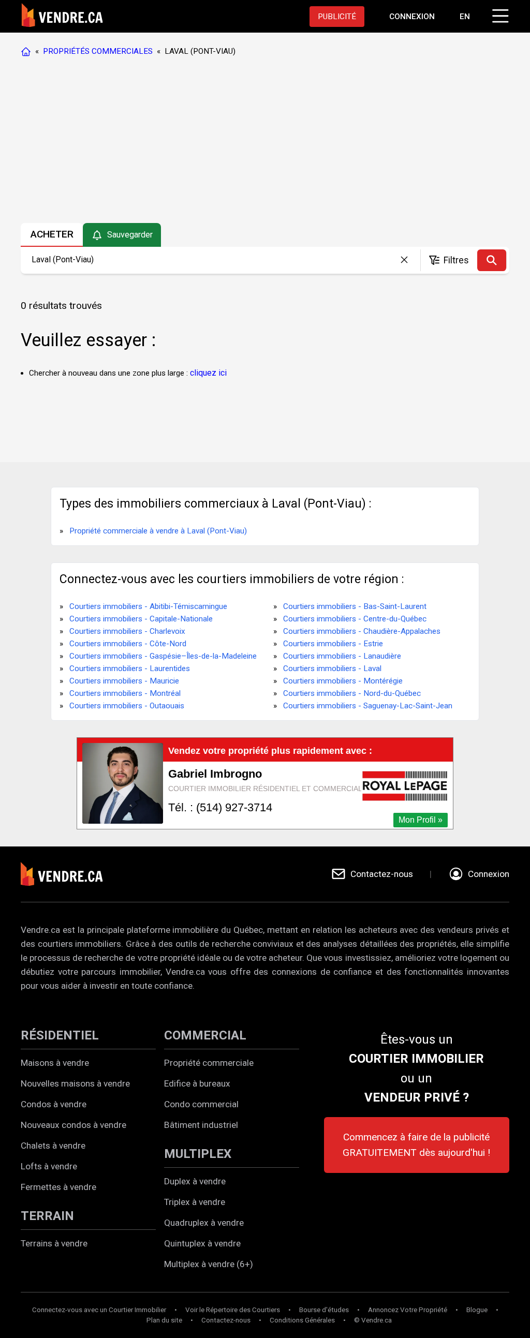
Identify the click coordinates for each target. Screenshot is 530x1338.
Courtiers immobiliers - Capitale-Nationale (141, 618)
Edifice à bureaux (197, 1083)
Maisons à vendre (55, 1063)
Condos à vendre (53, 1104)
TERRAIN (47, 1216)
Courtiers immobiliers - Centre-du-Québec (354, 618)
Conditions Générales (302, 1320)
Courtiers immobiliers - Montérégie (343, 681)
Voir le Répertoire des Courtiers (232, 1310)
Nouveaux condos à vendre (73, 1125)
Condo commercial (201, 1104)
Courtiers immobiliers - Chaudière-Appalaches (361, 631)
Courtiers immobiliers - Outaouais (126, 705)
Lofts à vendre (49, 1166)
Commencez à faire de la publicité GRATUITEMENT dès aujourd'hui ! (416, 1144)
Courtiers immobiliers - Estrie (333, 643)
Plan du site (164, 1320)
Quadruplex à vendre (204, 1222)
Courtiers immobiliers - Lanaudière (342, 656)
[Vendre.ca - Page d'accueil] (28, 51)
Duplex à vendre (195, 1181)
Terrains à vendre (54, 1243)
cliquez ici (208, 373)
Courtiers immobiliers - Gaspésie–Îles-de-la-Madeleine (163, 656)
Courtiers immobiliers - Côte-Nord (127, 643)
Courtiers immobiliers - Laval (332, 668)
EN (465, 16)
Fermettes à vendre (58, 1187)
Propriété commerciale (209, 1063)
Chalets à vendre (53, 1145)
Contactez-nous (226, 1320)
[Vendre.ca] (69, 874)
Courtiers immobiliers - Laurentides (129, 668)
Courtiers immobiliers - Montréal (125, 693)
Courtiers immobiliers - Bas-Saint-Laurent (354, 606)
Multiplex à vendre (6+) (208, 1264)
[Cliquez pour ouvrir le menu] (499, 14)
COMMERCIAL (205, 1035)
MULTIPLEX (197, 1154)
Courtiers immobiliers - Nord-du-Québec (352, 693)
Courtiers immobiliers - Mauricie (124, 681)
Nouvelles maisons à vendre (75, 1083)
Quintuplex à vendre (202, 1243)
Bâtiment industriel (201, 1125)
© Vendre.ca (373, 1320)
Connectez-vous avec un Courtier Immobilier (99, 1310)
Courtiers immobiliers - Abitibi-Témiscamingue (148, 606)
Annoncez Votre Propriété (407, 1310)
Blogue (477, 1310)
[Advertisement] (264, 142)
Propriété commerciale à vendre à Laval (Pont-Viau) (158, 531)
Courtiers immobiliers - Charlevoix (127, 631)
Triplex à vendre (194, 1202)
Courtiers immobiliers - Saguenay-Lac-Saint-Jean (367, 705)
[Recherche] (491, 260)
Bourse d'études (324, 1310)
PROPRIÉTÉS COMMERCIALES (98, 51)
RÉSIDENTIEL (60, 1035)
